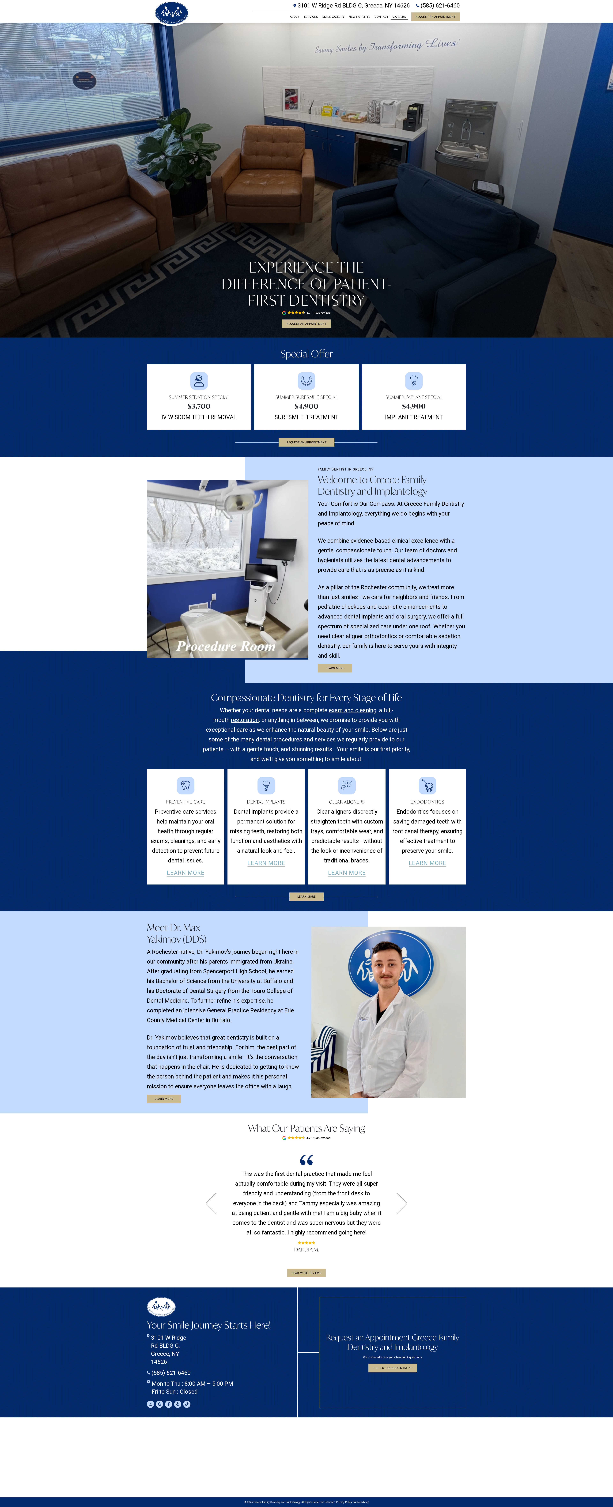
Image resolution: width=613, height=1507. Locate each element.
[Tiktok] (186, 1404)
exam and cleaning (352, 710)
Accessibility (361, 1502)
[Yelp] (177, 1404)
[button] (306, 313)
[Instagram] (150, 1404)
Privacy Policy (344, 1502)
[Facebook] (168, 1404)
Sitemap (329, 1502)
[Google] (159, 1404)
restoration (245, 720)
